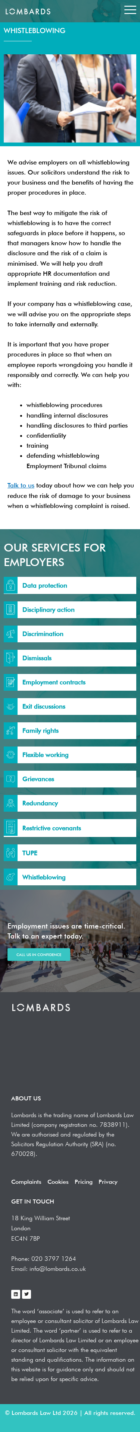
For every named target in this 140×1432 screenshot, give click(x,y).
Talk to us (20, 485)
